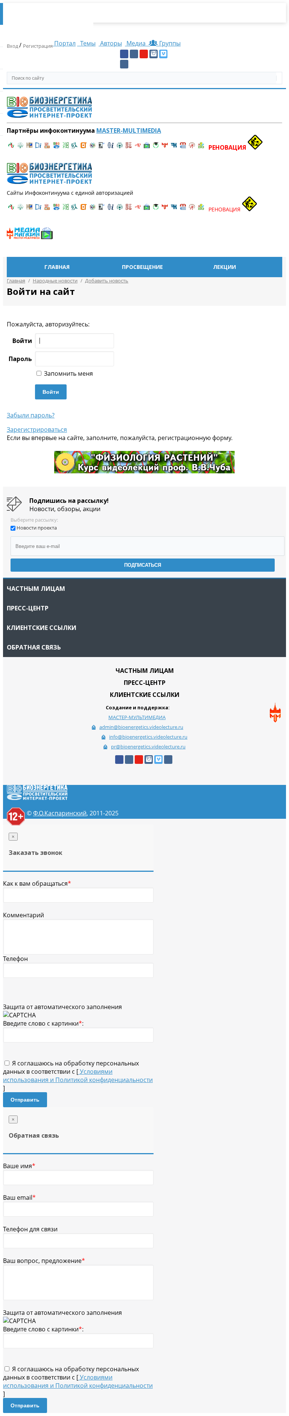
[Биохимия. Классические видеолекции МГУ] (47, 147)
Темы (87, 43)
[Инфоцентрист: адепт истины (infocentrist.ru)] (119, 147)
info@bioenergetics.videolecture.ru (148, 736)
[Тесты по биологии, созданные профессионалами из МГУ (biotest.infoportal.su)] (200, 147)
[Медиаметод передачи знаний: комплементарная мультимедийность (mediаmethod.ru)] (182, 147)
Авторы (110, 43)
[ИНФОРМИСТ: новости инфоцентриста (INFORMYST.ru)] (29, 147)
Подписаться (142, 565)
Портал (64, 43)
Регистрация (38, 45)
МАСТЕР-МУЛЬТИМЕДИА (137, 717)
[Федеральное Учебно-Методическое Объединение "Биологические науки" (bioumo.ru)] (155, 147)
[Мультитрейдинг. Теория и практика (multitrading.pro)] (11, 147)
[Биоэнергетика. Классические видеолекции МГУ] (56, 147)
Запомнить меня (68, 373)
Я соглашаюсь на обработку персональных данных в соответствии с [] (78, 1075)
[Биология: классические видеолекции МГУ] (65, 147)
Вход (13, 45)
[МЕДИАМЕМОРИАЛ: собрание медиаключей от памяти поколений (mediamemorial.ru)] (191, 147)
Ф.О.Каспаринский (60, 813)
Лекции (224, 266)
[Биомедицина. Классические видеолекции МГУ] (74, 147)
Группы (168, 43)
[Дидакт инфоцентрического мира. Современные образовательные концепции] (92, 147)
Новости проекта (37, 528)
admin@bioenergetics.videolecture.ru (141, 727)
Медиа (136, 43)
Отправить (25, 1100)
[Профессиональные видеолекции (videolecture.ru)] (101, 147)
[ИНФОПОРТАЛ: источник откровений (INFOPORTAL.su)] (38, 147)
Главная (57, 266)
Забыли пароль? (31, 415)
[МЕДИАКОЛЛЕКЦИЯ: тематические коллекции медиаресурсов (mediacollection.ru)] (128, 147)
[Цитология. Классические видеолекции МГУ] (83, 147)
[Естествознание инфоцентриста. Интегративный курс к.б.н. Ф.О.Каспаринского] (20, 147)
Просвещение (142, 266)
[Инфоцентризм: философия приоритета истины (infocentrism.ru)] (110, 147)
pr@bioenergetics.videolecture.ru (148, 746)
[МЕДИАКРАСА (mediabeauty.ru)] (137, 147)
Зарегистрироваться (37, 429)
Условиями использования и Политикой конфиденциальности (78, 1075)
